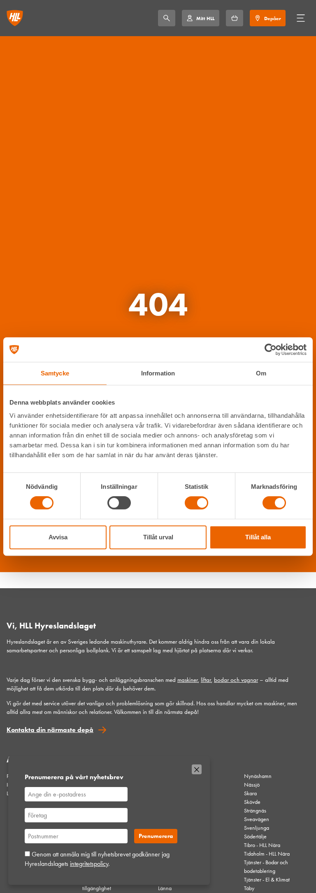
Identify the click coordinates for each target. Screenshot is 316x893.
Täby (249, 888)
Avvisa (58, 537)
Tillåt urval (158, 537)
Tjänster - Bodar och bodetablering (266, 867)
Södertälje (255, 836)
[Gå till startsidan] (15, 18)
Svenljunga (256, 827)
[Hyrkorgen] (234, 18)
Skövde (252, 802)
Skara (250, 793)
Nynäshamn (258, 776)
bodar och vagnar (236, 680)
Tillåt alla (258, 537)
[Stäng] (197, 769)
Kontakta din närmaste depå (50, 730)
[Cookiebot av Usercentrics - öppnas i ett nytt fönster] (271, 349)
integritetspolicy (89, 864)
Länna (165, 888)
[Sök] (166, 18)
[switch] (119, 502)
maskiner (187, 680)
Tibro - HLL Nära (262, 845)
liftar (206, 680)
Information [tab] (158, 373)
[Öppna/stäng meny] (300, 18)
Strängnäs (255, 810)
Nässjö (252, 784)
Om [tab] (261, 373)
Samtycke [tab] (55, 373)
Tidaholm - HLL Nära (267, 853)
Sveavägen (256, 819)
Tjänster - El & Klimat (267, 879)
